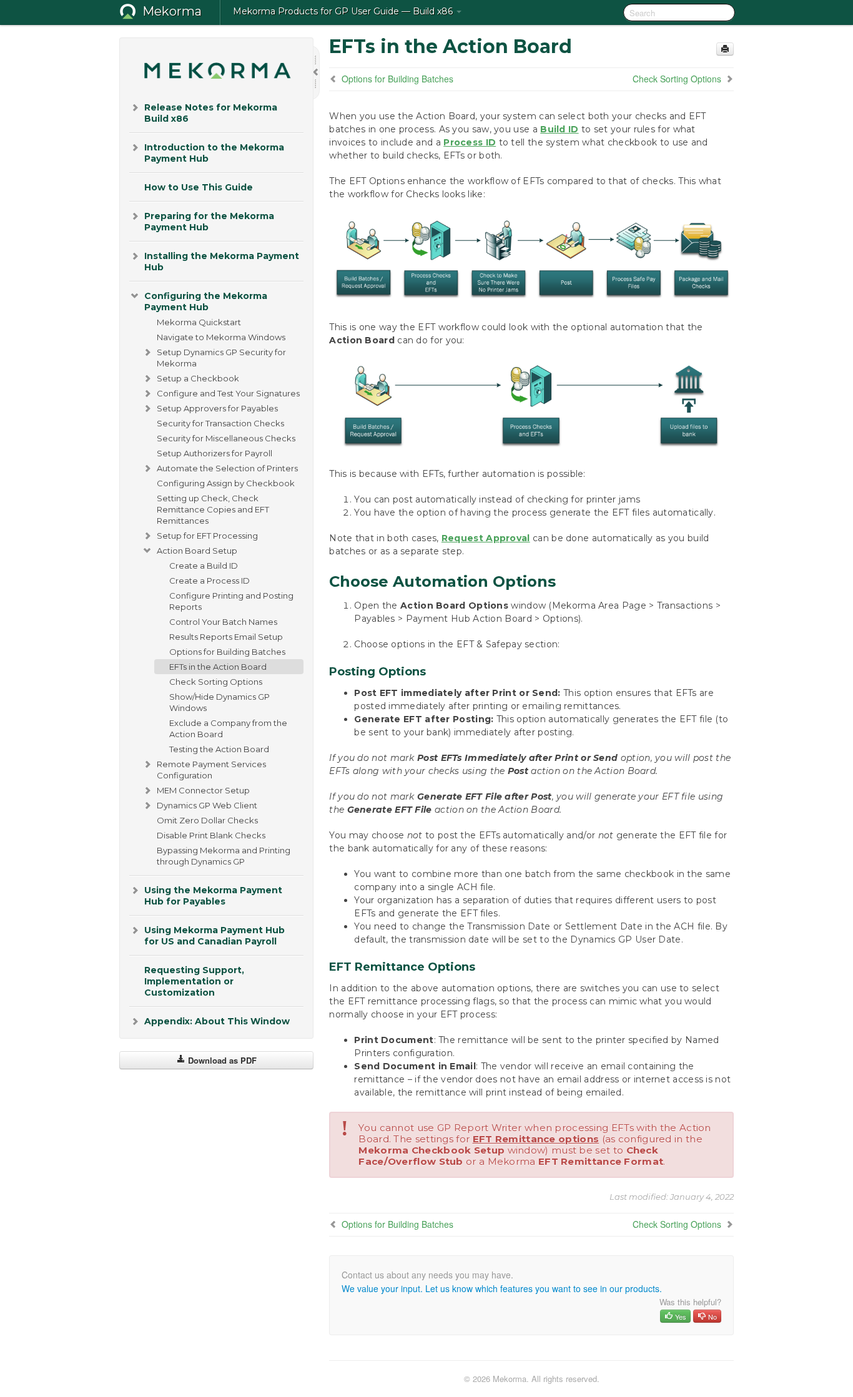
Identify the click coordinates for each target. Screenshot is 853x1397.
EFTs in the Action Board (218, 667)
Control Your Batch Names (223, 622)
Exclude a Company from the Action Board (228, 728)
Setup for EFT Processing (207, 536)
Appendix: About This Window (217, 1021)
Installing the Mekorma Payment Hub (221, 261)
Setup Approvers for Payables (217, 408)
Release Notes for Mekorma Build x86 (210, 113)
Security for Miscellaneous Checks (226, 438)
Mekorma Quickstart (199, 322)
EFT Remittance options (536, 1139)
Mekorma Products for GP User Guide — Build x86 (344, 11)
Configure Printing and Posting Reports (231, 601)
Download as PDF (221, 1060)
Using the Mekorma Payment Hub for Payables (213, 896)
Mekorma (172, 11)
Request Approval (485, 538)
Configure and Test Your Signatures (228, 393)
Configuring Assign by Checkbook (226, 483)
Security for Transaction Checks (220, 423)
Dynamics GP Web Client (207, 805)
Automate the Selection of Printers (227, 468)
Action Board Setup (197, 551)
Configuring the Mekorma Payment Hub (205, 301)
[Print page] (725, 49)
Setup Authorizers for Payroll (214, 453)
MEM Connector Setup (203, 790)
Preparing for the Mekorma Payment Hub (209, 221)
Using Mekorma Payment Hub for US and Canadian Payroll (214, 935)
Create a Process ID (209, 581)
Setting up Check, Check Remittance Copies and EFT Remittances (213, 509)
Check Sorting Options (215, 682)
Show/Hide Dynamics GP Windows (219, 702)
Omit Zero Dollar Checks (207, 820)
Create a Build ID (203, 566)
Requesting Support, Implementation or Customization (194, 981)
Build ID (559, 129)
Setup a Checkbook (198, 378)
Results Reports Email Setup (226, 637)
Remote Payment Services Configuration (211, 769)
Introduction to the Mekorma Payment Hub (214, 153)
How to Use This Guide (198, 187)
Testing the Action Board (219, 749)
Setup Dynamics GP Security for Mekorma (221, 357)
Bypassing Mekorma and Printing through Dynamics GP (223, 855)
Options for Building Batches (227, 652)
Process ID (469, 142)
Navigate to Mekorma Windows (221, 337)
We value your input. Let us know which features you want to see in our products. (502, 1288)
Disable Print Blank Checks (211, 835)
